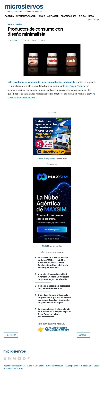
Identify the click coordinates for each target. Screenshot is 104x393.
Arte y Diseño (15, 24)
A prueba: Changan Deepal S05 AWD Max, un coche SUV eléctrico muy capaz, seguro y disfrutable (53, 277)
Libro (91, 16)
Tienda (82, 16)
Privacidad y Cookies (13, 368)
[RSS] (9, 358)
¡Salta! (92, 19)
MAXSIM (45, 246)
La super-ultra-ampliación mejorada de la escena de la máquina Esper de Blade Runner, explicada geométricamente (54, 313)
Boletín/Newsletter (54, 365)
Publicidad (86, 365)
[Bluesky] (14, 358)
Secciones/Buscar (26, 16)
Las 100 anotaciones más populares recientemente (57, 329)
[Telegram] (24, 358)
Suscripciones (68, 16)
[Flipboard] (19, 358)
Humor (41, 16)
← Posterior (10, 335)
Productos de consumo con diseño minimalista (35, 31)
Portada (9, 16)
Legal (96, 365)
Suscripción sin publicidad (46, 158)
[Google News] (5, 358)
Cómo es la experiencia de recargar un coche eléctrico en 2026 (54, 287)
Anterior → (83, 335)
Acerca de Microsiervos (14, 365)
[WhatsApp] (29, 358)
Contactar (53, 16)
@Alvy (15, 40)
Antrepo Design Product (72, 85)
